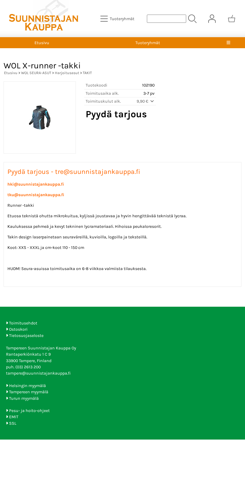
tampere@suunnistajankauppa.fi (38, 373)
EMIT (13, 416)
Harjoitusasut (67, 73)
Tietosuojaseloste (26, 335)
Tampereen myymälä (28, 391)
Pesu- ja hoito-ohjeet (29, 410)
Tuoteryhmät (147, 42)
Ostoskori (18, 329)
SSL (12, 423)
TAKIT (87, 73)
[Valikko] (228, 42)
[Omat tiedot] (212, 18)
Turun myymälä (24, 398)
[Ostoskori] (231, 18)
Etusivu (41, 42)
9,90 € (143, 101)
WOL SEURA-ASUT (36, 73)
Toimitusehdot (23, 323)
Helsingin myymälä (27, 385)
